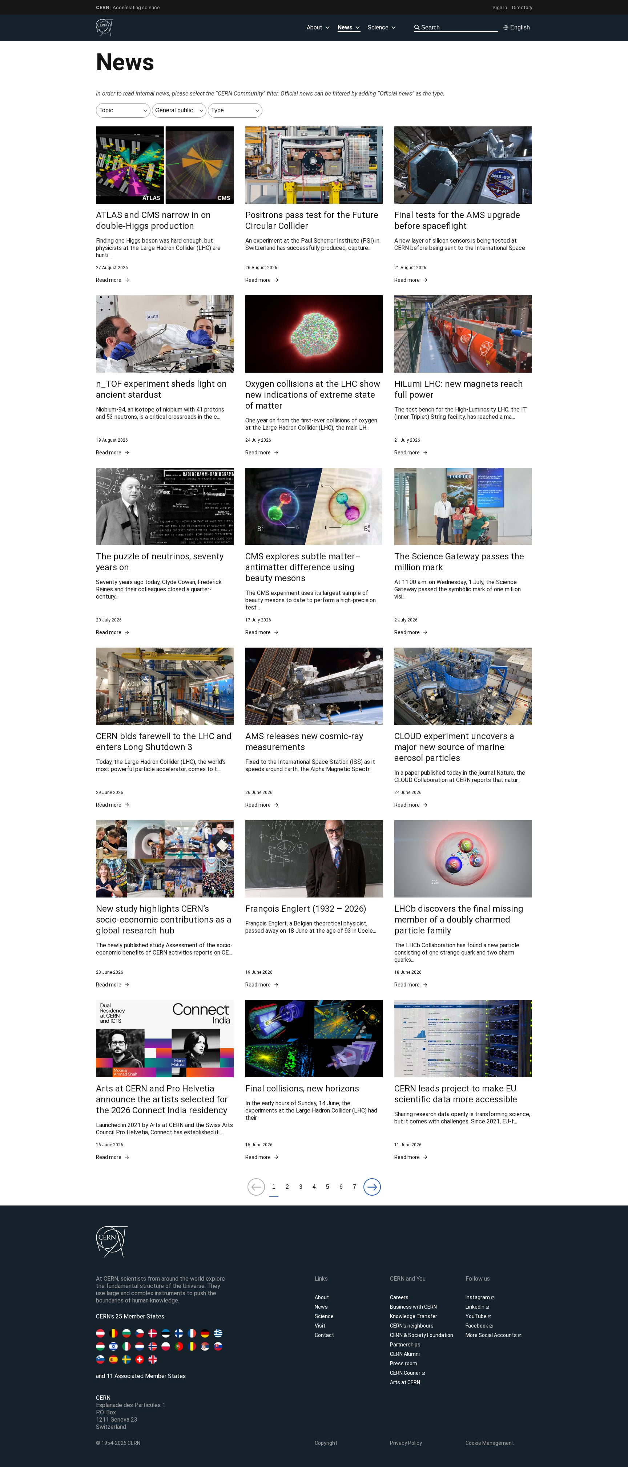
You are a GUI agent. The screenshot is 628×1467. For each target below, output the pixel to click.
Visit (320, 1326)
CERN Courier (406, 1373)
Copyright (326, 1443)
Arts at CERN (405, 1382)
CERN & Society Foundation (421, 1335)
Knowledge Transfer (413, 1316)
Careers (399, 1297)
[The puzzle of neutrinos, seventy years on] (165, 552)
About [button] (314, 27)
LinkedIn (476, 1307)
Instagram (478, 1297)
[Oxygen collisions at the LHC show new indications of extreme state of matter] (314, 375)
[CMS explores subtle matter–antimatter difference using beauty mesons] (314, 552)
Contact (324, 1335)
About (322, 1297)
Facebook (477, 1326)
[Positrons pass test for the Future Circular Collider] (314, 205)
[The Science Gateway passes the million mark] (463, 552)
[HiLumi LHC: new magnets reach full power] (463, 375)
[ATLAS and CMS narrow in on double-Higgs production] (165, 205)
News (321, 1307)
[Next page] (372, 1187)
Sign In (499, 7)
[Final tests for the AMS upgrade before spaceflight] (463, 205)
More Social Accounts (492, 1335)
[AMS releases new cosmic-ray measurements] (314, 728)
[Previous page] (256, 1187)
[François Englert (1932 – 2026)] (314, 904)
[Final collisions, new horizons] (314, 1080)
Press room (403, 1363)
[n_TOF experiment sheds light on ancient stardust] (165, 375)
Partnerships (405, 1345)
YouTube (477, 1316)
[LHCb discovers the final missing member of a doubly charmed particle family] (463, 904)
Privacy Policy (406, 1443)
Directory (522, 7)
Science (378, 27)
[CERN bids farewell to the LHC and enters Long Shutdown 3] (165, 728)
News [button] (345, 27)
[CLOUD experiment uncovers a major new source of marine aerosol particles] (463, 728)
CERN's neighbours (412, 1326)
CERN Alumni (405, 1354)
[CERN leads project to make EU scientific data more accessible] (463, 1080)
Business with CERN (413, 1307)
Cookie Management (490, 1443)
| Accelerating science (128, 7)
